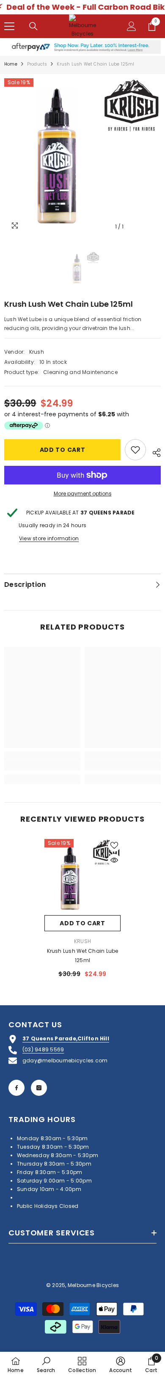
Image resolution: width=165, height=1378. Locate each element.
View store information (49, 538)
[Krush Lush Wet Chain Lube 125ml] (82, 877)
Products (37, 64)
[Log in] (131, 26)
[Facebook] (16, 1088)
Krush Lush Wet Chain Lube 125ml (82, 955)
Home (10, 64)
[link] (42, 765)
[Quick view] (114, 860)
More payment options (83, 493)
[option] (82, 156)
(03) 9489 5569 (43, 1049)
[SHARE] (153, 451)
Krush (36, 351)
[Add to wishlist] (135, 449)
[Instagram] (39, 1088)
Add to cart (62, 450)
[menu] (9, 26)
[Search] (33, 26)
